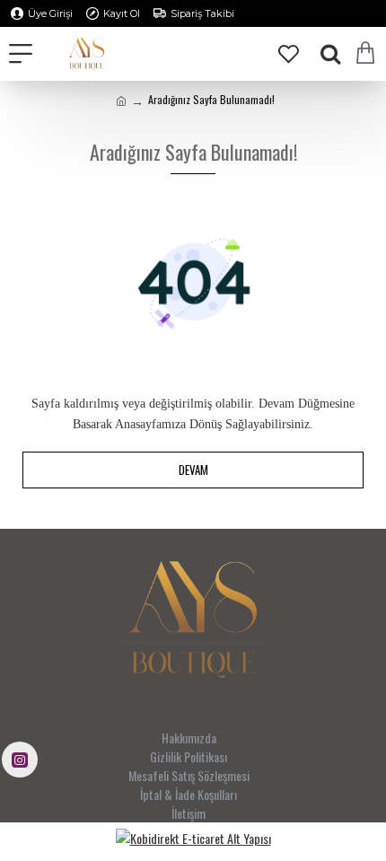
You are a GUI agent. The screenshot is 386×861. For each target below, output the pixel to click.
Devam (193, 470)
